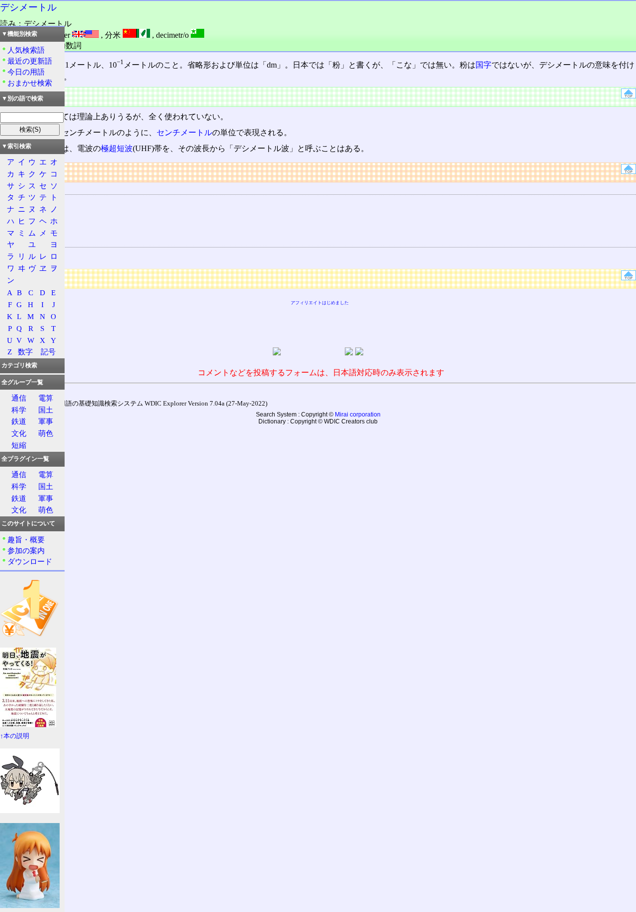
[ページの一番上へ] (628, 95)
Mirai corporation (358, 414)
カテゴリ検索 (19, 365)
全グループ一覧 (22, 382)
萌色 (45, 433)
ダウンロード (29, 561)
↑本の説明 (14, 736)
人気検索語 (26, 50)
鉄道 (18, 421)
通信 (18, 398)
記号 (48, 351)
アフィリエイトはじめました (320, 302)
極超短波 (117, 148)
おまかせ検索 (29, 83)
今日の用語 (26, 72)
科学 (18, 410)
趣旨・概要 (26, 539)
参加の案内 (26, 550)
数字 (25, 351)
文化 (18, 433)
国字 (483, 65)
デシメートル (28, 7)
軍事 (45, 421)
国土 (45, 410)
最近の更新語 (29, 61)
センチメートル (184, 132)
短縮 (18, 445)
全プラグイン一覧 (25, 459)
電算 (45, 398)
